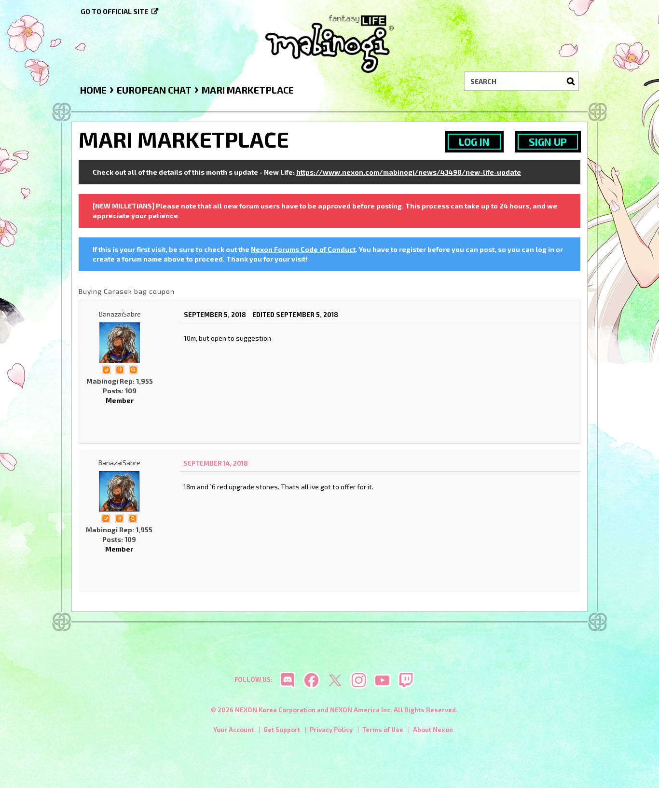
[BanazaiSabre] (119, 342)
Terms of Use (382, 729)
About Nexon (433, 729)
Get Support (281, 729)
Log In (474, 142)
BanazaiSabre (120, 314)
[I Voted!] (106, 369)
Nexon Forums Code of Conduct (303, 249)
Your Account (233, 729)
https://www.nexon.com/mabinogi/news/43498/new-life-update (408, 172)
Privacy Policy (331, 729)
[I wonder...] (133, 369)
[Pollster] (119, 369)
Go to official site (114, 11)
